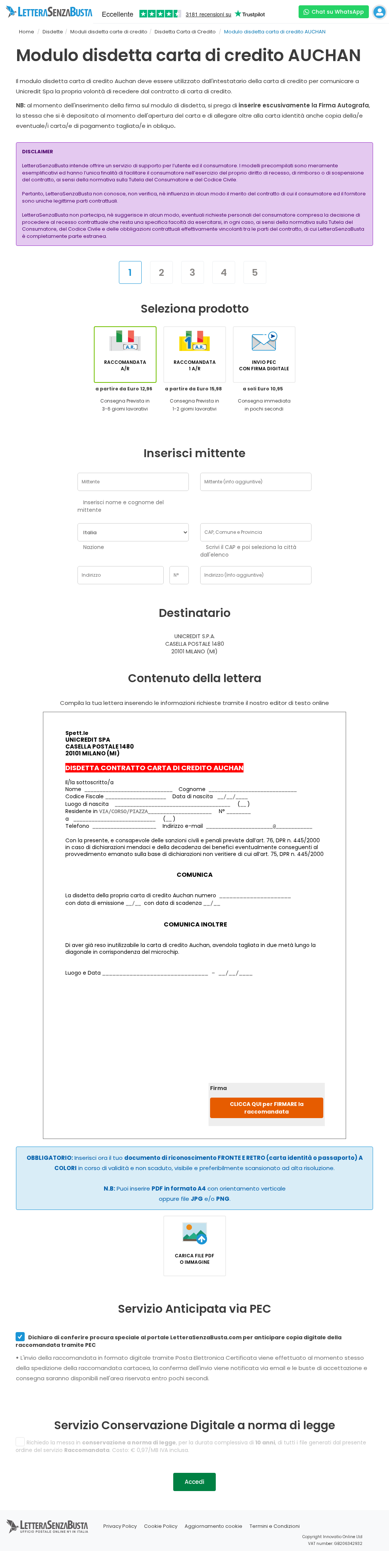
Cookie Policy (160, 1526)
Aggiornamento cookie (213, 1526)
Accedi (194, 1482)
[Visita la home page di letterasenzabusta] (49, 12)
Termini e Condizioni (275, 1526)
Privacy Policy (120, 1526)
